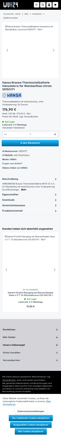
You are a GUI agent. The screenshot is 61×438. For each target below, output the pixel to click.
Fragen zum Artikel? (12, 163)
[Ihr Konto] (49, 5)
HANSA (13, 159)
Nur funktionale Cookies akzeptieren (30, 418)
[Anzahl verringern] (5, 134)
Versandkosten (9, 380)
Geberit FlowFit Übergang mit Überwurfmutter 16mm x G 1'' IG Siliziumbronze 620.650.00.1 (30, 293)
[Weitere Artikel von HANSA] (12, 95)
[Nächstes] (53, 50)
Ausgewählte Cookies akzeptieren (30, 425)
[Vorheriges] (7, 50)
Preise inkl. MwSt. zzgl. (20, 116)
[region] (30, 269)
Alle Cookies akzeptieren (30, 431)
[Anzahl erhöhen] (55, 134)
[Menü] (36, 5)
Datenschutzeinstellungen (30, 411)
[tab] (29, 184)
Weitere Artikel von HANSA (14, 168)
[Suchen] (43, 5)
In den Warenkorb (30, 143)
